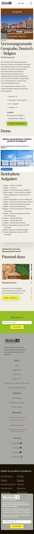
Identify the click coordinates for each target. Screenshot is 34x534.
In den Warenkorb (17, 123)
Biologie (20, 476)
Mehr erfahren (11, 298)
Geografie (21, 488)
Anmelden (17, 327)
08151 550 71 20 (20, 417)
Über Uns (17, 379)
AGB (17, 365)
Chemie (4, 480)
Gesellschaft (22, 492)
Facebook (16, 443)
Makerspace (17, 407)
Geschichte (5, 492)
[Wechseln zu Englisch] (22, 3)
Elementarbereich (8, 484)
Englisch (20, 484)
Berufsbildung (7, 476)
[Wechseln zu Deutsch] (19, 3)
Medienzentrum (16, 115)
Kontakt (17, 374)
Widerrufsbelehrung (17, 387)
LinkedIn (16, 448)
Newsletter (17, 318)
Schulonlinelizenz (16, 118)
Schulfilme (17, 398)
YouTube (15, 452)
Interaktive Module (17, 402)
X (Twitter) (15, 457)
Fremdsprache (6, 488)
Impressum (17, 370)
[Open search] (27, 3)
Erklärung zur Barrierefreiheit (17, 383)
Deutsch (20, 480)
